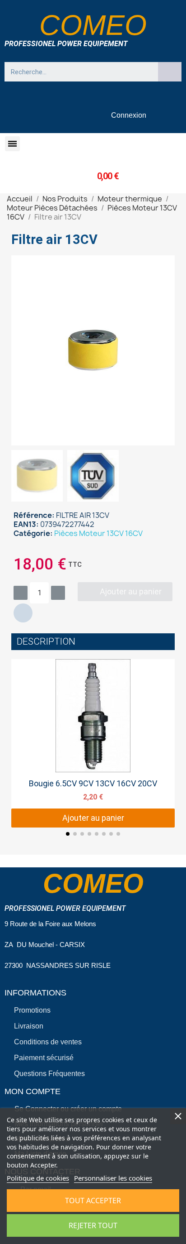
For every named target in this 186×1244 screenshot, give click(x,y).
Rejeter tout (93, 1225)
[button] (12, 143)
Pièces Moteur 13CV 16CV (98, 533)
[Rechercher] (169, 71)
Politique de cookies (38, 1177)
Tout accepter (93, 1201)
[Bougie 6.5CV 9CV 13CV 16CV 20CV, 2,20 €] (93, 743)
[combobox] (77, 71)
